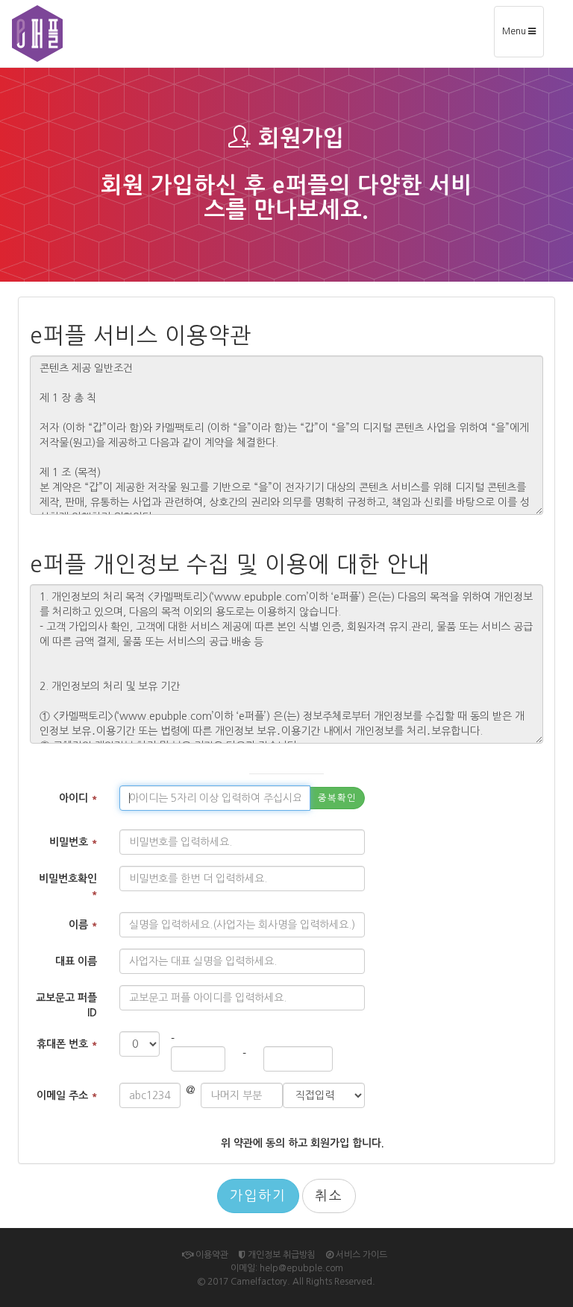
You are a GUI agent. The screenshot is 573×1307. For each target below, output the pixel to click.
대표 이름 (76, 961)
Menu (522, 37)
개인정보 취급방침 (280, 1254)
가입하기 (258, 1196)
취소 (329, 1196)
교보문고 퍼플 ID (66, 1005)
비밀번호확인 (68, 886)
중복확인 (337, 798)
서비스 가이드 (360, 1254)
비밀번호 (73, 842)
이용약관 (210, 1254)
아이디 (78, 798)
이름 (83, 925)
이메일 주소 (67, 1095)
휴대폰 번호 (67, 1044)
